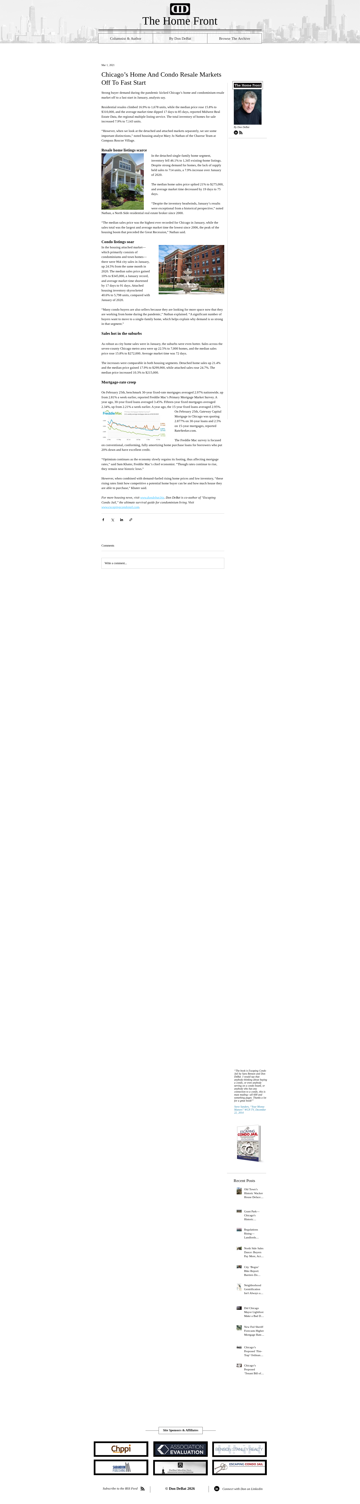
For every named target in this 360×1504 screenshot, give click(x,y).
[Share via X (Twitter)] (112, 519)
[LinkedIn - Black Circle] (236, 132)
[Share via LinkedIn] (121, 519)
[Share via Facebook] (103, 519)
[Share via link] (131, 519)
